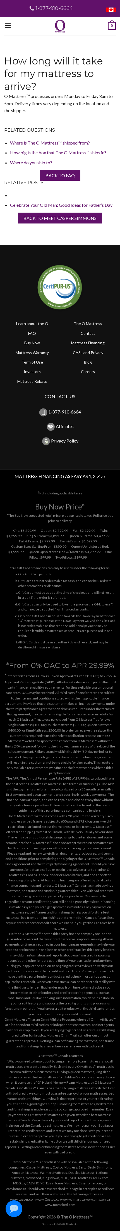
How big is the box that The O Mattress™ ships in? (58, 152)
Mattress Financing (88, 342)
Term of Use (32, 362)
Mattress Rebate (32, 381)
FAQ (32, 333)
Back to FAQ (60, 175)
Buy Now (32, 342)
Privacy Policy (64, 440)
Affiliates (65, 426)
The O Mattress (88, 323)
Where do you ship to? (31, 162)
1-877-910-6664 (64, 411)
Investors (32, 371)
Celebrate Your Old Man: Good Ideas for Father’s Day (61, 205)
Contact (88, 333)
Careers (88, 371)
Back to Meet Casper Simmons (60, 218)
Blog (88, 362)
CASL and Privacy (88, 352)
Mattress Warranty (32, 352)
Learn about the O (32, 323)
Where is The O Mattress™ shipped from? (50, 142)
